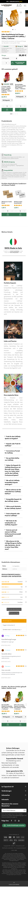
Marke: (4, 566)
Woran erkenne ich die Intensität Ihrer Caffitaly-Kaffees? (13, 491)
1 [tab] (13, 29)
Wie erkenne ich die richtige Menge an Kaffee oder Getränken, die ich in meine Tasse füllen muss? (13, 545)
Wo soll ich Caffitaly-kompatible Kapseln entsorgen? (12, 482)
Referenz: (4, 569)
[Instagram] (15, 821)
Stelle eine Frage (14, 613)
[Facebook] (11, 821)
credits (15, 850)
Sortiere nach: (7, 629)
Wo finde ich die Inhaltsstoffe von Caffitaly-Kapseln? (11, 523)
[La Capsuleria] (7, 5)
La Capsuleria (16, 566)
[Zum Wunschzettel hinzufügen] (21, 13)
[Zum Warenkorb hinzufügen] (7, 109)
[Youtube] (18, 821)
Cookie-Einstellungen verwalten (15, 825)
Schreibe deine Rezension (14, 609)
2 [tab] (15, 29)
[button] (13, 438)
